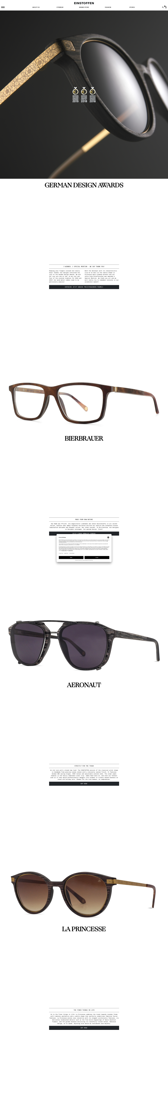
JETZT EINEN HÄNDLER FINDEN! (84, 533)
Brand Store (84, 7)
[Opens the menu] (3, 7)
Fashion (108, 7)
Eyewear (60, 7)
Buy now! (84, 783)
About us (36, 7)
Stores (132, 7)
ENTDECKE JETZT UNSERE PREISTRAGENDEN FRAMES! (84, 287)
